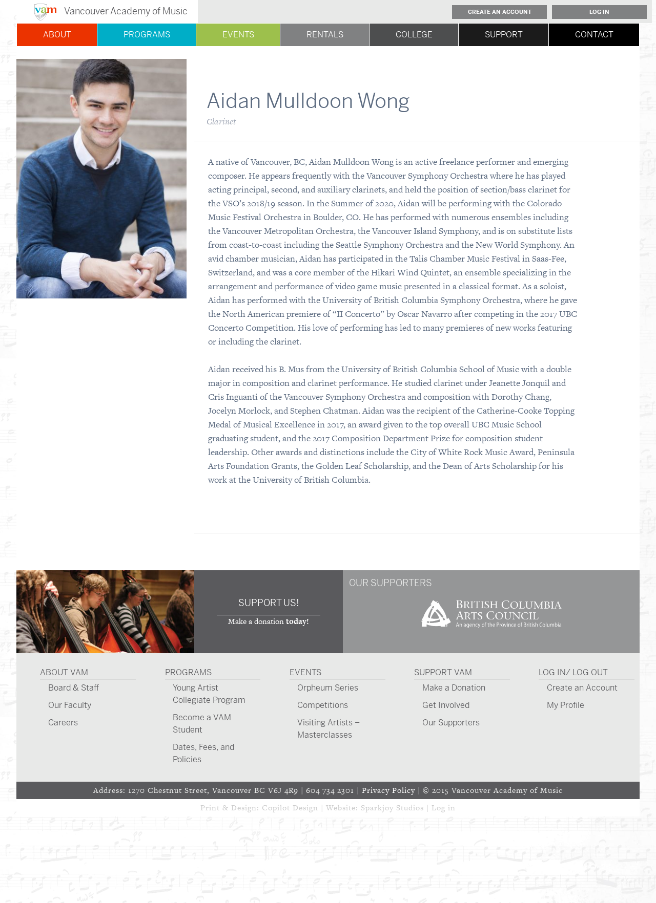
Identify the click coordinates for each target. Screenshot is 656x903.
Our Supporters (451, 722)
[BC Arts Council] (491, 631)
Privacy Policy (388, 790)
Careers (63, 722)
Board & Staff (73, 687)
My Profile (565, 705)
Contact (594, 34)
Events (238, 34)
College (414, 34)
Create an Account (499, 11)
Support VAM (443, 672)
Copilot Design (290, 807)
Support (504, 34)
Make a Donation (453, 687)
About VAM (64, 672)
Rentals (324, 34)
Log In (599, 11)
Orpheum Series (327, 687)
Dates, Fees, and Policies (203, 753)
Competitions (322, 705)
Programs (147, 34)
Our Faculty (69, 705)
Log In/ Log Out (573, 672)
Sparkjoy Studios (392, 807)
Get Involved (445, 705)
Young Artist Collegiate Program (209, 693)
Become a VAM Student (202, 723)
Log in (444, 807)
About (57, 34)
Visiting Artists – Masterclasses (328, 728)
